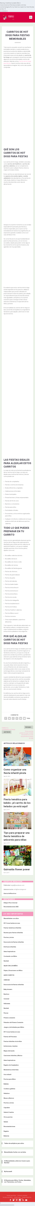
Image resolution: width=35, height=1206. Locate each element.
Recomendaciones (9, 1126)
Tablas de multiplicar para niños (14, 1143)
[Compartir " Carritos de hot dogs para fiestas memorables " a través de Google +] (13, 718)
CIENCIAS (7, 980)
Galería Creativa (9, 1112)
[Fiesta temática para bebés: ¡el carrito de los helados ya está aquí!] (17, 787)
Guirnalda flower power (17, 869)
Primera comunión (9, 1018)
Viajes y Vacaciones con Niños (13, 970)
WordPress (29, 1193)
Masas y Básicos (9, 1098)
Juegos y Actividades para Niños (14, 1027)
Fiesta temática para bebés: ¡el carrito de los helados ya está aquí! (17, 803)
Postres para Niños (10, 1079)
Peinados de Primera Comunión (13, 1022)
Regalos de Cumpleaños (11, 1065)
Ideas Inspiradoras (9, 951)
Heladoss (7, 1093)
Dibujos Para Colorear (10, 903)
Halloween (7, 1003)
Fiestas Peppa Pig (26, 1197)
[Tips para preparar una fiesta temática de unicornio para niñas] (17, 820)
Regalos (6, 1131)
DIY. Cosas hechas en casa (12, 923)
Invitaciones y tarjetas (11, 1046)
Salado (6, 1122)
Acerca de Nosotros (10, 893)
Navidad (6, 961)
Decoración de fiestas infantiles (14, 942)
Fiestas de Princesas (10, 1036)
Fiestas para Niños (11, 1195)
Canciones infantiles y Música (13, 1055)
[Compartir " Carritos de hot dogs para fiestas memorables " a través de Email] (24, 718)
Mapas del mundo (9, 1051)
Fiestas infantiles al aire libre (13, 1041)
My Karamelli (8, 1171)
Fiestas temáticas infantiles (12, 928)
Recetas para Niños (8, 1197)
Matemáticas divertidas (11, 1070)
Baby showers (8, 989)
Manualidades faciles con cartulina (15, 1152)
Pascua (6, 1013)
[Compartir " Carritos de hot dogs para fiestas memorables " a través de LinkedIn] (20, 718)
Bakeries (6, 1136)
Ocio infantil (7, 1074)
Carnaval (6, 999)
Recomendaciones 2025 (11, 906)
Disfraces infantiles (10, 947)
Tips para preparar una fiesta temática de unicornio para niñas (17, 836)
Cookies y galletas (9, 1088)
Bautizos (6, 994)
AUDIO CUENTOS (9, 975)
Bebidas (6, 1084)
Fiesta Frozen (17, 1197)
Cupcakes (7, 1107)
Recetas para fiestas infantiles (13, 932)
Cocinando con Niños (10, 956)
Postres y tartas (9, 937)
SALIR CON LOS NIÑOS (10, 965)
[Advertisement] (17, 88)
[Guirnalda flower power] (17, 855)
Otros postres (8, 1117)
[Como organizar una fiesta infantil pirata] (17, 756)
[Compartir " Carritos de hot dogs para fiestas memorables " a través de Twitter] (9, 718)
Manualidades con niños (11, 918)
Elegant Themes (14, 1193)
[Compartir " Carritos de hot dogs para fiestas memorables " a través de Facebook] (6, 718)
